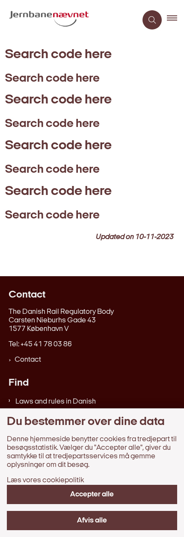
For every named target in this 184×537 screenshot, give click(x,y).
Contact (28, 359)
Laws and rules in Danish (55, 401)
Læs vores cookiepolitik (45, 480)
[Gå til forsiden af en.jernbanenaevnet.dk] (68, 20)
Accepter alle (92, 494)
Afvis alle (92, 520)
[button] (175, 20)
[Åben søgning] (152, 20)
